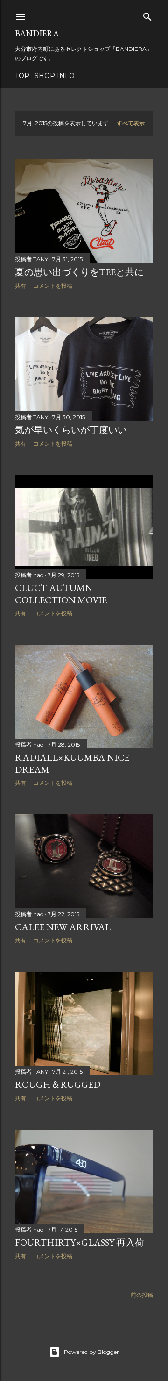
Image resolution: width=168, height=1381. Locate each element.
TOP (22, 75)
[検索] (147, 15)
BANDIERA (37, 33)
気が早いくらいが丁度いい (71, 430)
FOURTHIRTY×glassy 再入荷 (79, 1242)
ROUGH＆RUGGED (57, 1084)
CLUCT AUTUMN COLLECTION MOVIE (61, 594)
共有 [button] (20, 285)
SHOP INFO (55, 75)
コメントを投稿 (52, 285)
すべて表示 (131, 123)
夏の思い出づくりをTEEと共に (79, 272)
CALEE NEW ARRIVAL (63, 927)
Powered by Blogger (91, 1351)
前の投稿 (142, 1294)
